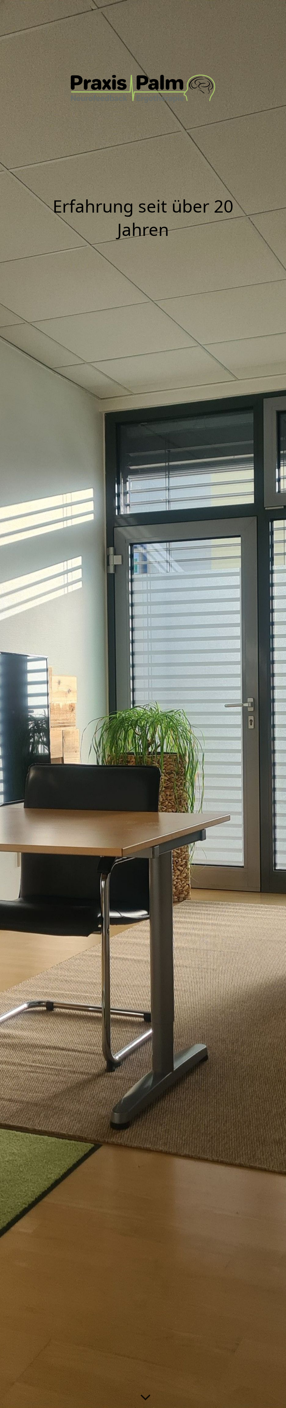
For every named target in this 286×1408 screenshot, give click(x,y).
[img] (143, 704)
